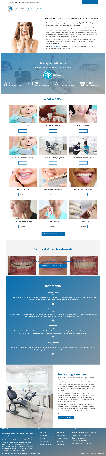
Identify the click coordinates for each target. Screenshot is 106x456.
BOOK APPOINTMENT (90, 2)
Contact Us (94, 18)
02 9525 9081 (13, 2)
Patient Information (72, 18)
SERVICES (60, 18)
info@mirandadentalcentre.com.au (30, 2)
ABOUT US (52, 18)
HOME (46, 18)
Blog (87, 18)
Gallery (82, 18)
